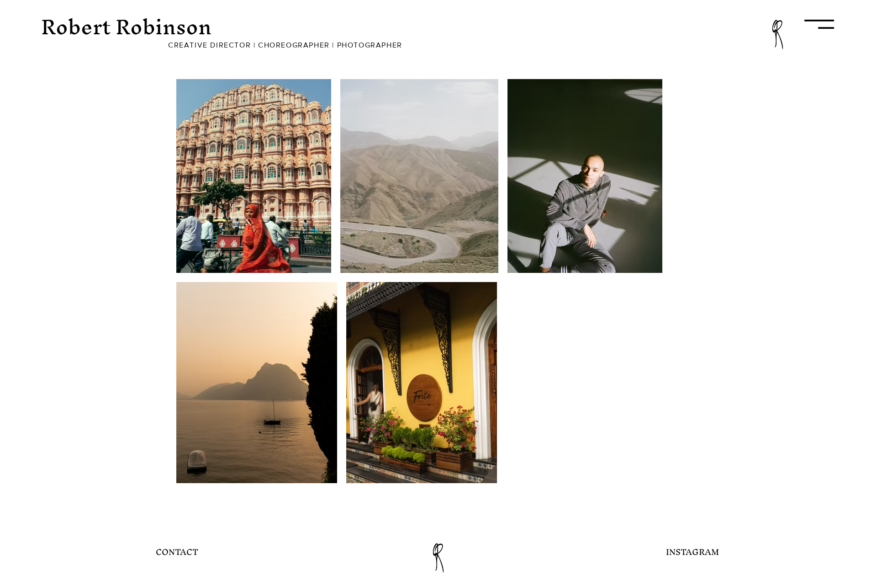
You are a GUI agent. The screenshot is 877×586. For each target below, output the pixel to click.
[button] (819, 24)
